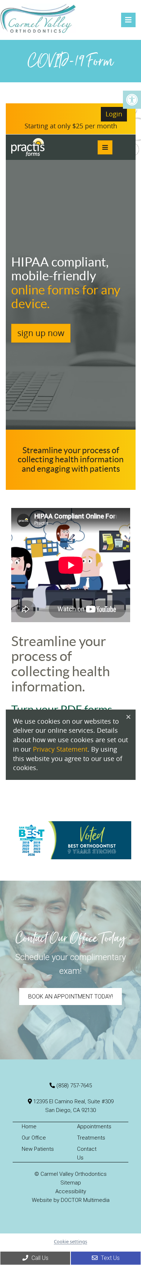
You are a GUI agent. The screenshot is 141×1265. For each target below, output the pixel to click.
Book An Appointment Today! (70, 996)
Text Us (109, 1257)
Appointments (94, 1126)
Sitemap (70, 1182)
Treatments (91, 1137)
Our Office (34, 1137)
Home (29, 1126)
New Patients (38, 1149)
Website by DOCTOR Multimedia (71, 1200)
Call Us (39, 1257)
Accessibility (70, 1191)
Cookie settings (70, 1241)
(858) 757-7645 (74, 1085)
